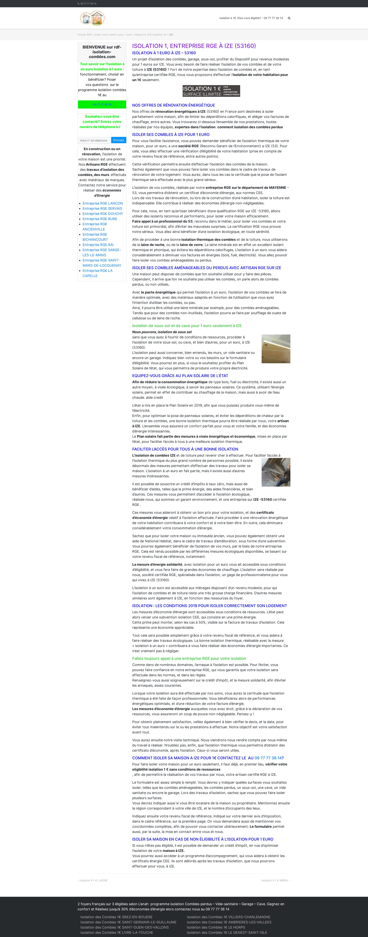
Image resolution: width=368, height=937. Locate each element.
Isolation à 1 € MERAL (274, 880)
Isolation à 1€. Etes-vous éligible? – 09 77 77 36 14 (251, 18)
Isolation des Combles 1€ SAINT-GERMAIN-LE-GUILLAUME (128, 922)
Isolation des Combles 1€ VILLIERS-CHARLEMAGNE (228, 917)
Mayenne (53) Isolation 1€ (150, 34)
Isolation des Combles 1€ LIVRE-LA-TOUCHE (116, 932)
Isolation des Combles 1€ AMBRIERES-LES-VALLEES (229, 922)
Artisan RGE (85, 34)
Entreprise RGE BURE (100, 219)
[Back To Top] (358, 927)
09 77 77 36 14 (88, 3)
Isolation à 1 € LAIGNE (94, 880)
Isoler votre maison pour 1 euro (113, 34)
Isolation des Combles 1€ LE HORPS (216, 927)
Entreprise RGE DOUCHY (103, 214)
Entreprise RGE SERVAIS (102, 208)
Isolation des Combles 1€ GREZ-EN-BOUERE (116, 917)
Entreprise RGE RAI (98, 245)
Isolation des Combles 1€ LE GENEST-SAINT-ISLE (227, 932)
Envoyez (118, 140)
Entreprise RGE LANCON (103, 203)
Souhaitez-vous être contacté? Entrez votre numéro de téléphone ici (100, 121)
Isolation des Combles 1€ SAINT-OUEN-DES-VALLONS (124, 927)
